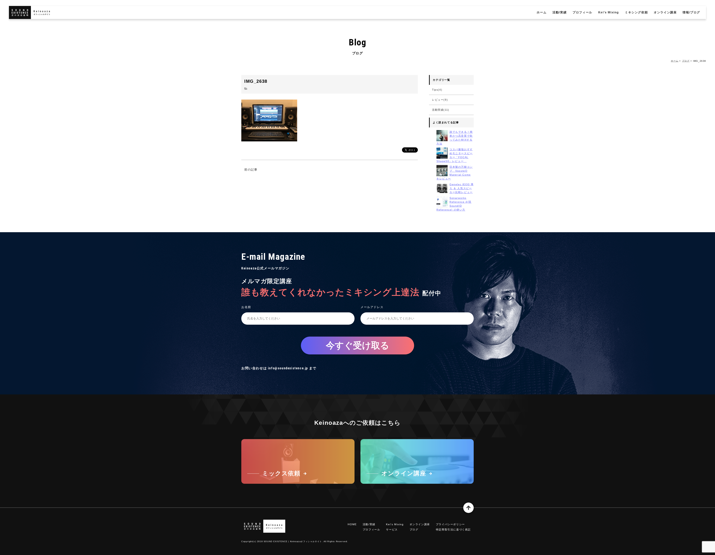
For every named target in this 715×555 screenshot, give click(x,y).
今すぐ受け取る (357, 345)
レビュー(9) (440, 99)
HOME (352, 524)
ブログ (686, 61)
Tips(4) (437, 89)
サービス (392, 529)
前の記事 (250, 169)
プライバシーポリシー (450, 524)
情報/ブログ (691, 12)
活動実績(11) (440, 109)
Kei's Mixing (608, 12)
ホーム (541, 12)
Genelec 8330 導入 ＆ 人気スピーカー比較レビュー (461, 188)
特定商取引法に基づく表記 (453, 529)
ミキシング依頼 (636, 12)
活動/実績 (559, 12)
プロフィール (582, 12)
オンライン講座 (665, 12)
